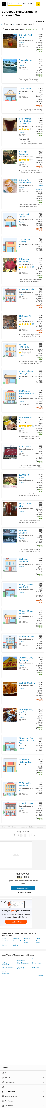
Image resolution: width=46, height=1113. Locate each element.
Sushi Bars (35, 967)
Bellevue (16, 938)
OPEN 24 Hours (31, 29)
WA (9, 827)
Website (21, 42)
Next (34, 835)
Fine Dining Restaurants (21, 968)
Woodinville (5, 941)
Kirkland (14, 827)
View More (40, 975)
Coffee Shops (36, 963)
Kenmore (4, 945)
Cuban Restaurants (23, 963)
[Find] (38, 4)
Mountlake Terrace (39, 941)
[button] (43, 4)
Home (3, 827)
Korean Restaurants (21, 959)
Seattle (4, 938)
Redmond (27, 938)
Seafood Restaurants (6, 964)
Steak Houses (36, 959)
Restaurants (23, 827)
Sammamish (17, 941)
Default (39, 21)
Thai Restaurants (7, 967)
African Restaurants (6, 972)
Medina (15, 945)
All (19, 24)
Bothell (38, 938)
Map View (9, 24)
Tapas (4, 959)
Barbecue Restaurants (26, 40)
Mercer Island (26, 941)
